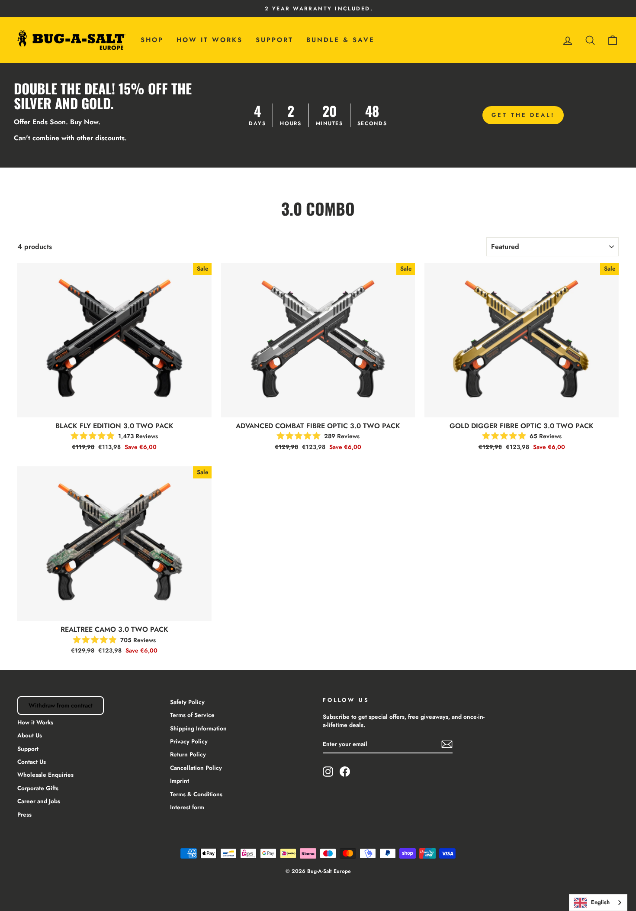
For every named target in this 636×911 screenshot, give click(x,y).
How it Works (35, 722)
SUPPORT (274, 40)
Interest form (187, 807)
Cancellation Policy (196, 767)
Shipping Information (198, 728)
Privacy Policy (189, 741)
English (600, 902)
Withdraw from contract (61, 705)
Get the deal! (523, 115)
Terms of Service (192, 715)
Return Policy (188, 754)
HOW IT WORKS (210, 40)
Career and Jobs (38, 801)
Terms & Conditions (196, 794)
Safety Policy (187, 702)
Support (28, 748)
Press (24, 814)
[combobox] (598, 902)
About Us (29, 735)
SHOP (152, 40)
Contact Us (31, 761)
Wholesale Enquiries (45, 774)
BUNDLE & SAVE (340, 40)
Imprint (179, 780)
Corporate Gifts (37, 788)
